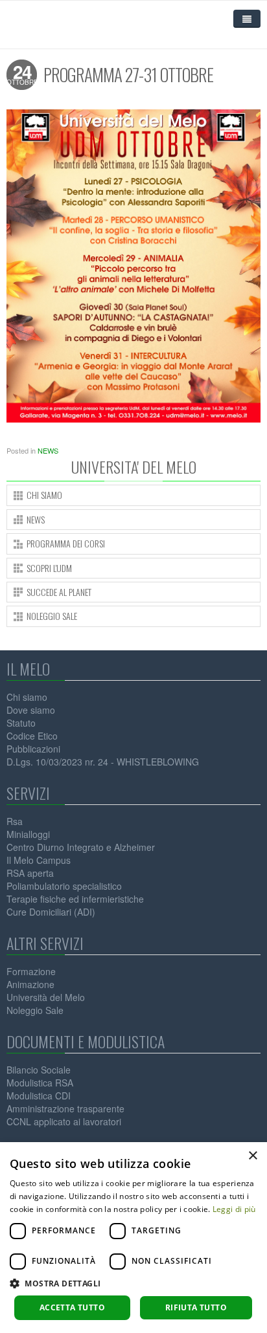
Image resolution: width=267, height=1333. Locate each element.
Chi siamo (26, 696)
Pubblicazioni (33, 748)
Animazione (30, 984)
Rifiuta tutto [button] (196, 1307)
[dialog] (133, 1237)
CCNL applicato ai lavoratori (63, 1121)
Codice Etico (32, 735)
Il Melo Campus (38, 860)
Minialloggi (28, 834)
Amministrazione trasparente (65, 1108)
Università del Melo (45, 997)
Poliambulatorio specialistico (64, 885)
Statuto (21, 722)
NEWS (48, 450)
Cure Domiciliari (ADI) (50, 911)
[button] (133, 1283)
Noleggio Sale (35, 1010)
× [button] (252, 1156)
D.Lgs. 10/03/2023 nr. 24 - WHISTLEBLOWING (102, 761)
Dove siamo (30, 709)
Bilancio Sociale (38, 1069)
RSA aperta (30, 872)
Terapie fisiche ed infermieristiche (75, 898)
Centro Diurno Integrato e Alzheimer (80, 847)
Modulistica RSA (39, 1082)
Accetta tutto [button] (72, 1307)
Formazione (31, 971)
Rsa (14, 821)
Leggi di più (234, 1209)
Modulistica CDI (38, 1095)
